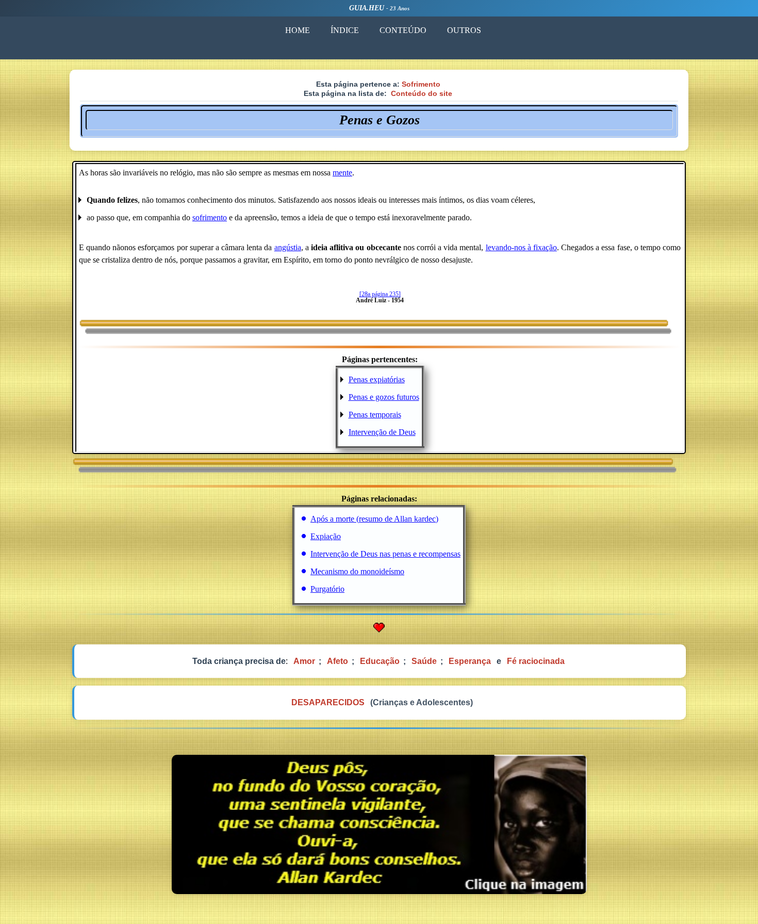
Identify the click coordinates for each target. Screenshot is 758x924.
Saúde (424, 661)
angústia (287, 247)
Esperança (470, 661)
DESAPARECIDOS (328, 702)
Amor (304, 661)
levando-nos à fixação (521, 247)
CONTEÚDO (403, 30)
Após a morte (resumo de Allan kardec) (374, 518)
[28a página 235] (380, 294)
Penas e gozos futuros (384, 397)
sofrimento (209, 217)
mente (342, 172)
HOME (297, 30)
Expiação (325, 536)
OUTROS (464, 30)
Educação (380, 661)
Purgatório (327, 589)
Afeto (337, 661)
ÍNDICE (345, 30)
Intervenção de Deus (382, 432)
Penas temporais (375, 414)
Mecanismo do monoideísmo (357, 571)
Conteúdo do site (421, 93)
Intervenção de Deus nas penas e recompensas (385, 553)
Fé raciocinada (536, 661)
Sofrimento (421, 84)
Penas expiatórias (377, 379)
